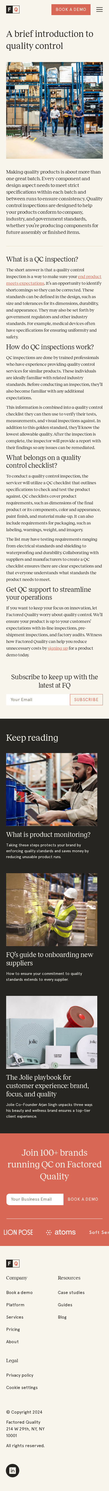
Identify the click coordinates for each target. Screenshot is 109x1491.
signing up (58, 648)
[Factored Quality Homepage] (13, 10)
